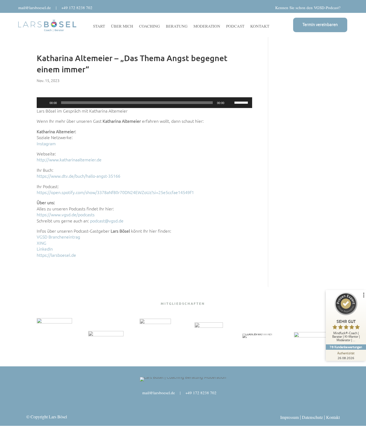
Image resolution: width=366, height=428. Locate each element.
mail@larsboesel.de (34, 7)
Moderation (206, 26)
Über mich (122, 26)
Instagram (46, 143)
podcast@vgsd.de (107, 220)
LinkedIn (45, 249)
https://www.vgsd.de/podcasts (66, 214)
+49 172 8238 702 (76, 7)
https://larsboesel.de (56, 255)
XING (41, 243)
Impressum (289, 417)
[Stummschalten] (230, 102)
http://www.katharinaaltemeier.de (69, 159)
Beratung (177, 26)
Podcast (235, 26)
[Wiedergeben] (43, 102)
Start (99, 26)
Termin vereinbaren (320, 24)
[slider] (241, 102)
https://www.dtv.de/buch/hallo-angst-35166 (78, 176)
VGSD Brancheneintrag (58, 237)
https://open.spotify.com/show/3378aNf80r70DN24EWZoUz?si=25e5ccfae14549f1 (115, 192)
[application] (144, 102)
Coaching (149, 26)
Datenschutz (312, 417)
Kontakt (259, 26)
